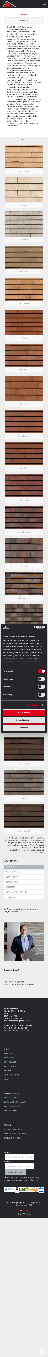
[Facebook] (19, 1214)
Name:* (7, 1152)
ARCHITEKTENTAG (11, 1075)
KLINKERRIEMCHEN (11, 1098)
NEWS (6, 1079)
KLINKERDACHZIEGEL (12, 1106)
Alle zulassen (24, 713)
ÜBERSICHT (10, 867)
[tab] (24, 14)
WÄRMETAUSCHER (13, 872)
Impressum (36, 1202)
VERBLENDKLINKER (11, 1093)
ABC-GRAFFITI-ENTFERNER (17, 892)
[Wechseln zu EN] (21, 1210)
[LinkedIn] (21, 1214)
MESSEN (7, 1125)
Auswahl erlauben (24, 720)
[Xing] (29, 1214)
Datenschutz (21, 1205)
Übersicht (24, 14)
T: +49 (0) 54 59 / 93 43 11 (15, 1028)
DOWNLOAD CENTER (13, 1129)
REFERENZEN (10, 897)
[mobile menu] (44, 4)
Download (24, 20)
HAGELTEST (10, 887)
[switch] (41, 679)
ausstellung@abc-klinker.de (16, 1030)
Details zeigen (33, 705)
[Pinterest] (24, 1214)
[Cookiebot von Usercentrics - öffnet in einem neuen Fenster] (34, 627)
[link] (24, 159)
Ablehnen (24, 728)
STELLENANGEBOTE (12, 1138)
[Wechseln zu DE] (26, 1210)
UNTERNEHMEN (10, 1062)
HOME (6, 1049)
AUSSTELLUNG (10, 1066)
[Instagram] (27, 1214)
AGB (30, 1205)
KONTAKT (8, 1070)
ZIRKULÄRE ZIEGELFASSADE (15, 1102)
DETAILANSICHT (12, 882)
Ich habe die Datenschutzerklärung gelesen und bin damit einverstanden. (21, 1178)
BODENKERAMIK (10, 1110)
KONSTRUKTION (12, 877)
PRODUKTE (8, 1053)
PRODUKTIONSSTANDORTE (15, 1133)
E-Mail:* (7, 1161)
